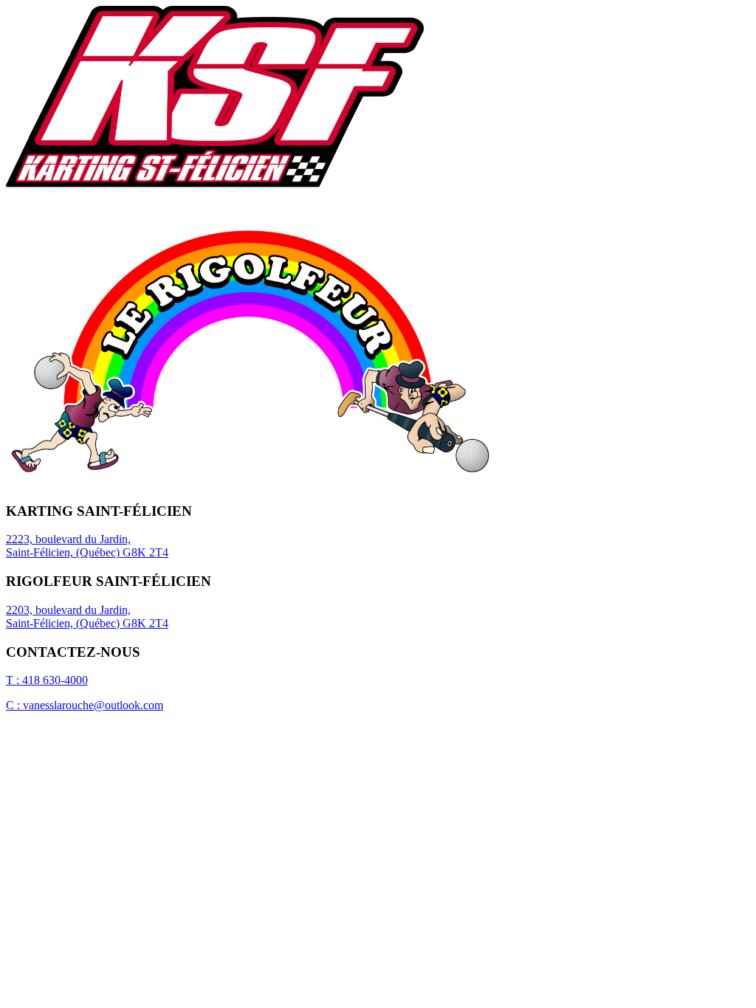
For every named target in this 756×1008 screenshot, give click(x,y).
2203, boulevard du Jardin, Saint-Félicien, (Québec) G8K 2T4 (87, 616)
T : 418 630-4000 (47, 680)
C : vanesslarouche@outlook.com (84, 705)
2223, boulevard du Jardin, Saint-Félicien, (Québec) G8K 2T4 (87, 546)
